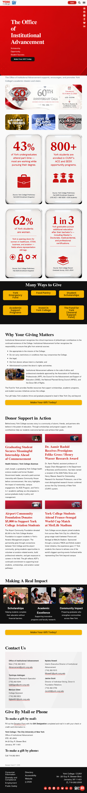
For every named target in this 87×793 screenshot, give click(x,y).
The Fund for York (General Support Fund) (71, 312)
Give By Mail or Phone (26, 711)
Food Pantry (43, 293)
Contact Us (15, 647)
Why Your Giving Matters (29, 334)
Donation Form (20, 723)
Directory (29, 772)
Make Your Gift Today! (43, 402)
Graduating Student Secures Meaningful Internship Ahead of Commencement (18, 453)
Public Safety (11, 785)
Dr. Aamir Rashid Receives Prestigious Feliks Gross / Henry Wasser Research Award (61, 452)
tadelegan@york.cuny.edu (19, 684)
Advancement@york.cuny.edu (21, 667)
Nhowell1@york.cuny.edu (55, 673)
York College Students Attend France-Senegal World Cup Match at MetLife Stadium (60, 519)
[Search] (79, 2)
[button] (82, 788)
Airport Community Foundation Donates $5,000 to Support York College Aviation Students (22, 519)
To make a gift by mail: (21, 719)
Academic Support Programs (15, 310)
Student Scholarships (71, 294)
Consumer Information (10, 772)
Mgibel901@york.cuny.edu (19, 699)
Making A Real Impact (26, 580)
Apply (72, 2)
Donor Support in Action (28, 417)
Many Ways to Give (43, 284)
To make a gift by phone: (22, 750)
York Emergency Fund (15, 295)
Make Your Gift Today (23, 59)
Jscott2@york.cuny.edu (54, 691)
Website (28, 778)
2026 (28, 781)
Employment (11, 782)
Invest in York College (43, 309)
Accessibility (30, 775)
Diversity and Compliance (11, 777)
